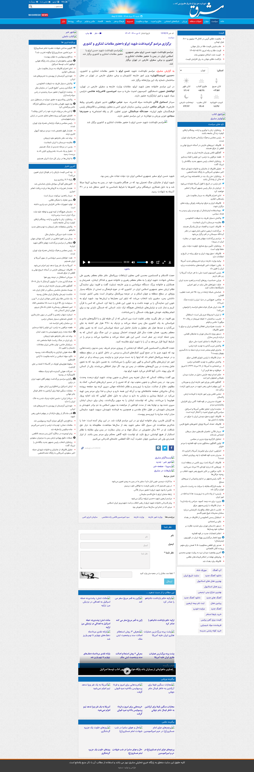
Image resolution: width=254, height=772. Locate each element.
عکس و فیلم (90, 21)
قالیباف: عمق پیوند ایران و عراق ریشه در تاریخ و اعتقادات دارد (202, 255)
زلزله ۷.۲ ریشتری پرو (63, 179)
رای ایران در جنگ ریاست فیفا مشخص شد (54, 340)
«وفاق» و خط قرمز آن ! (211, 370)
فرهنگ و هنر (119, 21)
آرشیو (55, 2)
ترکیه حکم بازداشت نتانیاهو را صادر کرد (161, 622)
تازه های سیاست (216, 124)
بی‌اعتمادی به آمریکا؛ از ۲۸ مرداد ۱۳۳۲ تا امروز (201, 366)
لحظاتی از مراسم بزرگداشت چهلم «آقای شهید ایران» (54, 244)
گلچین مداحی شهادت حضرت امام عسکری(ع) (53, 48)
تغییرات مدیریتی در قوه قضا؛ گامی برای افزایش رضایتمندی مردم (202, 403)
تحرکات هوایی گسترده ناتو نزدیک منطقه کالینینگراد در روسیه (57, 373)
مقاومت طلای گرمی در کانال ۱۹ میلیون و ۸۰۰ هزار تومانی (203, 40)
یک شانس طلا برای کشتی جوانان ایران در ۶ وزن (52, 298)
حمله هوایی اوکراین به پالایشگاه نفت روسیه (53, 352)
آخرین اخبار (70, 166)
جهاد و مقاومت (142, 21)
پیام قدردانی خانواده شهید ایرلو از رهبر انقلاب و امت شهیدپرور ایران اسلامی (139, 503)
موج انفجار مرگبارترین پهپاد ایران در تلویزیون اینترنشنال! (204, 539)
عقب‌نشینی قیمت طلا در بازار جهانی (206, 46)
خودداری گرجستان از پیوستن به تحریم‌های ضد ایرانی (54, 77)
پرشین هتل (216, 603)
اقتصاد (100, 21)
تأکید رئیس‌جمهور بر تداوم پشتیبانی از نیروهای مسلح (202, 480)
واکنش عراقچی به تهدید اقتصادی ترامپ (204, 362)
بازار (63, 21)
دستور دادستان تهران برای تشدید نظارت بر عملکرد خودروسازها (204, 527)
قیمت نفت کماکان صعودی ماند (207, 55)
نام (172, 535)
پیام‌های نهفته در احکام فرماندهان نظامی (203, 557)
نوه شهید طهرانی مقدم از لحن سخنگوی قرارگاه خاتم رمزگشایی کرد (54, 105)
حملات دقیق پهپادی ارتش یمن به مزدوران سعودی (51, 438)
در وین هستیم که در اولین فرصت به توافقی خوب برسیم (148, 485)
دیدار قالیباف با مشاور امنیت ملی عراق (205, 341)
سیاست (214, 21)
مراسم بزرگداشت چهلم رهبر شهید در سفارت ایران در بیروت (203, 240)
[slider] (105, 262)
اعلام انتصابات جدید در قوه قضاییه (206, 533)
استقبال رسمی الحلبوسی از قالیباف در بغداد (202, 517)
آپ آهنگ (217, 570)
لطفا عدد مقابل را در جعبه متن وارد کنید (157, 573)
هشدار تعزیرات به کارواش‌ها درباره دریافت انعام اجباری (53, 190)
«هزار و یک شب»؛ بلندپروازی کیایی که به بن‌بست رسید (56, 152)
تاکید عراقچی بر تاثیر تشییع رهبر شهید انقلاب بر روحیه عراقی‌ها (202, 473)
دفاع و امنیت (156, 21)
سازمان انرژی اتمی (89, 517)
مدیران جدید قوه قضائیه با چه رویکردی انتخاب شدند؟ (203, 457)
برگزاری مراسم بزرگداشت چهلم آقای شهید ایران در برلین (53, 380)
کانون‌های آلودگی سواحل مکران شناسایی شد (53, 184)
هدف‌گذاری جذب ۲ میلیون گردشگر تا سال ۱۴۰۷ (51, 281)
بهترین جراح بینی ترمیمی (209, 592)
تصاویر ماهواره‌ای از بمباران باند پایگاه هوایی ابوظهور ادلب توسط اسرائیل (136, 669)
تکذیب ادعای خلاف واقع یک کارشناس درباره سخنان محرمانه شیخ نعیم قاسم (204, 511)
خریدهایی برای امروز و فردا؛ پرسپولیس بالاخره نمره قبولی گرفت (129, 710)
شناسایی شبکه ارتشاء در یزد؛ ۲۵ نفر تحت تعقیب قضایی (202, 293)
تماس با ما (44, 2)
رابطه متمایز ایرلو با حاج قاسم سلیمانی (155, 494)
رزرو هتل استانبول (212, 587)
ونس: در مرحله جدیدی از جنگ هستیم (56, 146)
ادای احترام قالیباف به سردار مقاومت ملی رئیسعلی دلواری (205, 197)
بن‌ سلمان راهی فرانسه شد (60, 323)
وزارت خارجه (139, 517)
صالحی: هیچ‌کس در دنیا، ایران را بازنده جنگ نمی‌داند (204, 301)
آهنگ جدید (216, 609)
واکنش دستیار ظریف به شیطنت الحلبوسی (203, 218)
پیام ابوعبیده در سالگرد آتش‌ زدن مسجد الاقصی (52, 433)
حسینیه (130, 21)
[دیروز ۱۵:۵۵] (127, 606)
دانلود (127, 269)
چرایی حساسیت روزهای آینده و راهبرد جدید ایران (200, 280)
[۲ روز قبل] (95, 640)
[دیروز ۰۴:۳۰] (127, 640)
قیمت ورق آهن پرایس (211, 620)
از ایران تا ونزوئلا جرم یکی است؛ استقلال (203, 314)
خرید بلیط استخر (213, 614)
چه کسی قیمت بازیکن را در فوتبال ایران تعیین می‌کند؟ (54, 174)
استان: (220, 70)
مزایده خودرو (199, 609)
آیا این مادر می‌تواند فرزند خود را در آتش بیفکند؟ (51, 111)
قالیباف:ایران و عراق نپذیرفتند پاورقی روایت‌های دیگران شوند (202, 204)
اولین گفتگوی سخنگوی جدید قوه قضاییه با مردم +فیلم (202, 445)
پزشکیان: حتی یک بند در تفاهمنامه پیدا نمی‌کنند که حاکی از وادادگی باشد (202, 178)
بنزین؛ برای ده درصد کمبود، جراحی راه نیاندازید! (200, 501)
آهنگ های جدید (213, 598)
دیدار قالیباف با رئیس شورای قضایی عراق (204, 357)
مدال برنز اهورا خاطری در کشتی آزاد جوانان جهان (51, 238)
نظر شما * (169, 553)
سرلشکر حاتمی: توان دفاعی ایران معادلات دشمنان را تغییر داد (56, 346)
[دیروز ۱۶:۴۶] (159, 606)
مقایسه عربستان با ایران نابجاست (207, 222)
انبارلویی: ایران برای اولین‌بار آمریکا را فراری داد (201, 451)
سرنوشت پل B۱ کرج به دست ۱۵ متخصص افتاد (52, 303)
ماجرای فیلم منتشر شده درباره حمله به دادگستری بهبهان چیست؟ (201, 351)
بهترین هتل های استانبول (209, 581)
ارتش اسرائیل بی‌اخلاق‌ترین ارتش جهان (55, 386)
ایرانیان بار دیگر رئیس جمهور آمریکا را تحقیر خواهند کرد (204, 189)
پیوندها (71, 21)
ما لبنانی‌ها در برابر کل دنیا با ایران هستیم (54, 158)
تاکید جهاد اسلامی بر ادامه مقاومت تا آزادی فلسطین (55, 358)
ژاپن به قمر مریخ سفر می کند (129, 620)
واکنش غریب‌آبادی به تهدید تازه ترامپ (205, 345)
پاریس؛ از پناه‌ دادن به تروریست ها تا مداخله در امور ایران (202, 495)
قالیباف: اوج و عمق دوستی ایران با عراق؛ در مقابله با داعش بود (204, 418)
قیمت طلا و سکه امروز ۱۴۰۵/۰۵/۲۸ (205, 50)
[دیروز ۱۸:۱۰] (159, 693)
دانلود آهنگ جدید (213, 575)
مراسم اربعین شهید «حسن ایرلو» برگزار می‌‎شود (151, 498)
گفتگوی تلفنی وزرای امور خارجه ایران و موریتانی (201, 382)
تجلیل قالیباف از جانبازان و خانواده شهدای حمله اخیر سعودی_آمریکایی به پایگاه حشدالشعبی (202, 170)
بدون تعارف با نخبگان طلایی (60, 200)
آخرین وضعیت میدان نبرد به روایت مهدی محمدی (200, 552)
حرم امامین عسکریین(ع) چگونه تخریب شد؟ (53, 52)
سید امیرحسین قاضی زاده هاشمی (115, 517)
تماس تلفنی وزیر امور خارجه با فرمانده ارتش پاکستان (204, 395)
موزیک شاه (202, 570)
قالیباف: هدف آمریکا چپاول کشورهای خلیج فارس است (202, 425)
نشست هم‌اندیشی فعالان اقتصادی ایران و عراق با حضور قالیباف (201, 328)
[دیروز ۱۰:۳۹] (159, 640)
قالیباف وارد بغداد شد (212, 561)
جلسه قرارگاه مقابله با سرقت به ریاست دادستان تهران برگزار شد (202, 488)
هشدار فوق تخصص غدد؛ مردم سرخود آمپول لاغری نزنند (54, 132)
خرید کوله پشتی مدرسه (210, 631)
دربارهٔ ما (32, 2)
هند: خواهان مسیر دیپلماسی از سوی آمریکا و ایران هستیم (54, 259)
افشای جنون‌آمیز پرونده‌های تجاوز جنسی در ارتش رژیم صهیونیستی (52, 117)
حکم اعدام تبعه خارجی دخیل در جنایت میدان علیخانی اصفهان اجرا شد (203, 376)
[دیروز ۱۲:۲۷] (95, 606)
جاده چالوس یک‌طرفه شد (61, 429)
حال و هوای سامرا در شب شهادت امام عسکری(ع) (127, 751)
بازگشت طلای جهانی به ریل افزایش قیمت (203, 59)
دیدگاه (79, 21)
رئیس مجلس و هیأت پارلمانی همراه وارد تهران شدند (202, 139)
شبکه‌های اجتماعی (171, 21)
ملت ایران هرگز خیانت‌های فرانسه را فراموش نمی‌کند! (203, 308)
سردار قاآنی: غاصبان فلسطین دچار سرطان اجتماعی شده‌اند (204, 433)
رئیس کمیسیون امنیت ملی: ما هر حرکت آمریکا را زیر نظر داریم (202, 274)
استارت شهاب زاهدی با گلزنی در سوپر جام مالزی (51, 314)
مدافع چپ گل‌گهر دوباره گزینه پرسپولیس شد (53, 420)
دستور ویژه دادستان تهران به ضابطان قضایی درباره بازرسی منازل (204, 335)
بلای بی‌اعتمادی (214, 521)
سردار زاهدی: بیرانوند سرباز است (58, 195)
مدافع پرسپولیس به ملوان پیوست (58, 56)
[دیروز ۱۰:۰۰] (127, 671)
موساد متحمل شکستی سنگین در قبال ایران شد (52, 290)
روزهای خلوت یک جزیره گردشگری (99, 751)
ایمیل (171, 544)
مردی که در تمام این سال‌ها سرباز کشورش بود (152, 507)
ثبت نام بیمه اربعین (195, 603)
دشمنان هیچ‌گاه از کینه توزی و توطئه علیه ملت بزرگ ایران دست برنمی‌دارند (54, 213)
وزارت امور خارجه (155, 517)
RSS (63, 2)
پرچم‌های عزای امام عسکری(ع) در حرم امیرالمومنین (159, 751)
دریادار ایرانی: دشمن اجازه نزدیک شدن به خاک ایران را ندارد (54, 400)
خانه (222, 21)
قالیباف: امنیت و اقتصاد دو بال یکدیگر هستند (202, 226)
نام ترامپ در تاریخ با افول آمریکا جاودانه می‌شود (201, 183)
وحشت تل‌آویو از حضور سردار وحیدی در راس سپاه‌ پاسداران (54, 93)
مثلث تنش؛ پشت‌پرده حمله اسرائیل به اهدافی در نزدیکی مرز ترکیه (95, 623)
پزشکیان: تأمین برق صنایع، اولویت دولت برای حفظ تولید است (203, 247)
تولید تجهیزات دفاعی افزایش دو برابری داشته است (54, 206)
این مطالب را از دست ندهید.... (160, 592)
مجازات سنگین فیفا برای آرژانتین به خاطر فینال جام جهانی (159, 708)
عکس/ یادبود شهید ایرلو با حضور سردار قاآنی (153, 490)
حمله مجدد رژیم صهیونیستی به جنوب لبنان (54, 331)
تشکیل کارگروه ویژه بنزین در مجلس (205, 439)
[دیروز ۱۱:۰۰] (127, 736)
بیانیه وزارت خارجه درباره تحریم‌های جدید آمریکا (201, 261)
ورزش (184, 21)
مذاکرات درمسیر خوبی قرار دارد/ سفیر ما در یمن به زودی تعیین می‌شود (142, 481)
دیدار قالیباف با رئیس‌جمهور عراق (207, 505)
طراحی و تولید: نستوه (127, 767)
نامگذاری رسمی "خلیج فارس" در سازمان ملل (53, 88)
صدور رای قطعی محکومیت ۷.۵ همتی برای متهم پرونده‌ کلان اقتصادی (202, 547)
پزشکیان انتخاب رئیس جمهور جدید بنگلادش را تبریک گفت (203, 163)
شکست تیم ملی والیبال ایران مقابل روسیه (54, 294)
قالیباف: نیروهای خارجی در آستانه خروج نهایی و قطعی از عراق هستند (202, 147)
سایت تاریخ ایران (191, 575)
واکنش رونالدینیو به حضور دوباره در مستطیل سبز (51, 99)
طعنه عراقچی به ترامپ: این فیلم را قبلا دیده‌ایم (201, 157)
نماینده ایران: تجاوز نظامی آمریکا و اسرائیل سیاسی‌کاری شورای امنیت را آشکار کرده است (204, 410)
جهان (206, 21)
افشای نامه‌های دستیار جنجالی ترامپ (56, 319)
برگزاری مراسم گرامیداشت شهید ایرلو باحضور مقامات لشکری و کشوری (127, 43)
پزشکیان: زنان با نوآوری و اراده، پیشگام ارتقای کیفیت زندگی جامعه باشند (203, 132)
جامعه (108, 21)
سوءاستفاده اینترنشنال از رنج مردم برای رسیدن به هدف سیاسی (201, 212)
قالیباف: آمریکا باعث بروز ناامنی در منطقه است (201, 462)
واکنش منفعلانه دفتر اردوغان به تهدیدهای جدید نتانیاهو (53, 228)
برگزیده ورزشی (167, 679)
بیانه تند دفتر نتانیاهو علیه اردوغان (58, 138)
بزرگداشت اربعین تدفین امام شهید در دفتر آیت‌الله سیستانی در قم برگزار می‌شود (204, 232)
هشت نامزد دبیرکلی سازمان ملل (58, 234)
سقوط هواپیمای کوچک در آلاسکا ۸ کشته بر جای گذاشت (53, 365)
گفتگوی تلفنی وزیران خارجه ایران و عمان (204, 152)
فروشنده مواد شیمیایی (210, 625)
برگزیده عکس (168, 722)
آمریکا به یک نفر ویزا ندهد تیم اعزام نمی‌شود (96, 708)
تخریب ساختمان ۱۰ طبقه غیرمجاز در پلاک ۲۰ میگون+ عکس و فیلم (203, 320)
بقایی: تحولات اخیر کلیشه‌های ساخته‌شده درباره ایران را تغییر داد (202, 267)
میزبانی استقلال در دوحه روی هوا (58, 277)
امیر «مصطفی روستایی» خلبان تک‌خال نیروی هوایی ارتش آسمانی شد (54, 308)
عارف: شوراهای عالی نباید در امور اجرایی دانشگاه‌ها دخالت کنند (205, 286)
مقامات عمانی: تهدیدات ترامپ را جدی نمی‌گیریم (51, 425)
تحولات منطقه (195, 21)
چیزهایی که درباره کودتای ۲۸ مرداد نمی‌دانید (202, 467)
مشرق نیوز (199, 8)
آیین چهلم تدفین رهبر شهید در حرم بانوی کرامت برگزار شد (202, 388)
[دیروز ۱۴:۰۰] (159, 736)
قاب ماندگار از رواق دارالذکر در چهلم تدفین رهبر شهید (53, 415)
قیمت (221, 33)
